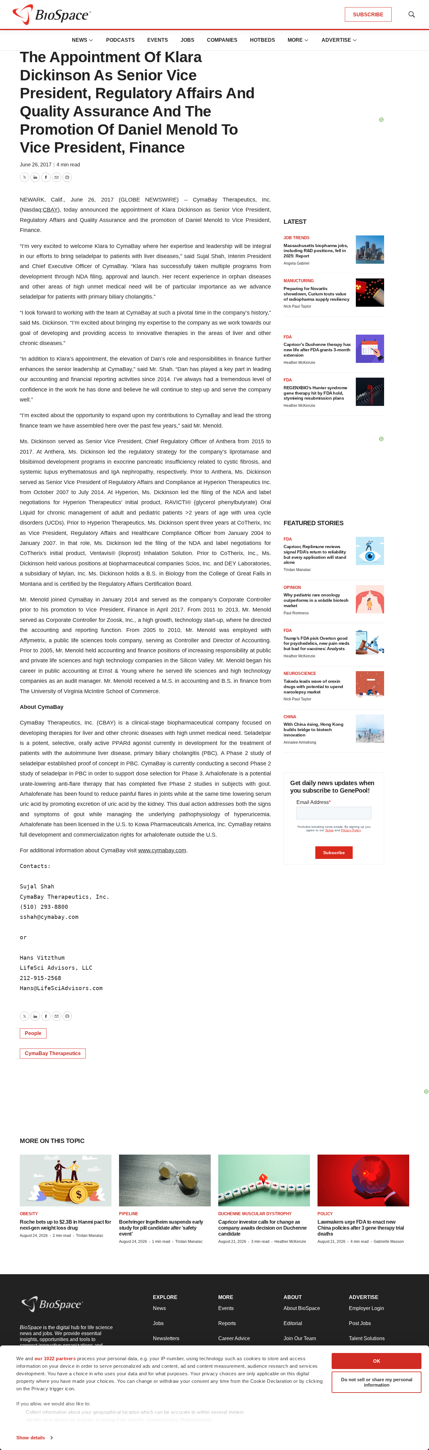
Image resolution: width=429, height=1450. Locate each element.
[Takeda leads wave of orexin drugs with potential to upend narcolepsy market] (370, 685)
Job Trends (297, 237)
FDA (288, 337)
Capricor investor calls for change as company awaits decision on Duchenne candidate (262, 1228)
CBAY (50, 210)
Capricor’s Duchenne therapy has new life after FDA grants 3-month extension (317, 350)
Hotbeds (262, 40)
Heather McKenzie (299, 362)
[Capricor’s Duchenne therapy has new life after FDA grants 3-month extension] (370, 349)
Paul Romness (296, 613)
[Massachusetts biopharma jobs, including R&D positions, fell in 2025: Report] (370, 249)
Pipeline (128, 1213)
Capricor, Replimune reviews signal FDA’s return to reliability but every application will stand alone (315, 554)
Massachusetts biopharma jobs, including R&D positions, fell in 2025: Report (316, 251)
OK (376, 1361)
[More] (91, 40)
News (79, 40)
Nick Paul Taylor (297, 306)
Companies (222, 40)
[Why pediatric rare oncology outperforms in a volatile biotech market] (370, 599)
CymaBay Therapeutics (53, 1053)
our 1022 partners (55, 1358)
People (33, 1033)
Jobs (187, 40)
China (290, 716)
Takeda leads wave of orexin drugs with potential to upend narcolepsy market (313, 686)
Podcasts (120, 40)
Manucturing (299, 280)
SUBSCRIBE (368, 14)
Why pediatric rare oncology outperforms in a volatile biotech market (316, 600)
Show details (30, 1437)
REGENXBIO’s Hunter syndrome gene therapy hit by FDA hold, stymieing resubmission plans (315, 393)
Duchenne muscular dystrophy (255, 1213)
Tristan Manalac (297, 570)
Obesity (29, 1213)
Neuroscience (300, 673)
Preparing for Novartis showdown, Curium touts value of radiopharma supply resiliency (316, 294)
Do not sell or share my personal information (376, 1382)
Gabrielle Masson (389, 1241)
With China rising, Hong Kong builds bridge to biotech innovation (313, 729)
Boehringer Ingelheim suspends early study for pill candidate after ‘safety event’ (161, 1228)
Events (157, 40)
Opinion (292, 587)
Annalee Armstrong (300, 742)
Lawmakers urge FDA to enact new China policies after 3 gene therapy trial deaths (361, 1228)
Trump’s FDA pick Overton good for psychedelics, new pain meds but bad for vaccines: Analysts (317, 643)
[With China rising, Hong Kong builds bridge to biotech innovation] (370, 728)
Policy (325, 1213)
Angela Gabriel (296, 263)
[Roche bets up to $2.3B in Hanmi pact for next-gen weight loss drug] (65, 1180)
